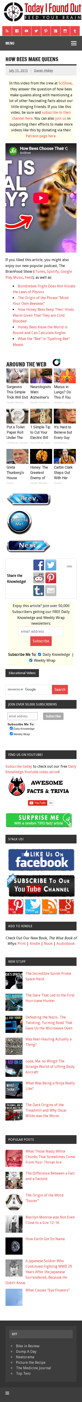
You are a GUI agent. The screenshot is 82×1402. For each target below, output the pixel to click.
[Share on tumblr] (38, 590)
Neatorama (25, 1357)
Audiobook (65, 943)
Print (22, 943)
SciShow (65, 83)
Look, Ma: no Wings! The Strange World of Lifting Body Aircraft (50, 1066)
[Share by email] (50, 590)
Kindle (35, 943)
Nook (48, 943)
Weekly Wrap (44, 660)
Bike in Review (27, 1346)
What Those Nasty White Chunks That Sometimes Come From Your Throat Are (50, 1156)
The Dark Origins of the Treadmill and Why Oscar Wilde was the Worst (46, 1110)
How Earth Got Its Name (45, 1239)
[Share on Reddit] (38, 577)
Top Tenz (23, 1373)
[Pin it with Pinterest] (50, 577)
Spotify (53, 271)
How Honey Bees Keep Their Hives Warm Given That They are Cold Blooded (43, 315)
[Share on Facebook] (38, 564)
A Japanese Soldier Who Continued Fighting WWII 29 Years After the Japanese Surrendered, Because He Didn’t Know (38, 1272)
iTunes (39, 271)
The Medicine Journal (33, 1368)
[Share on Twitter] (50, 564)
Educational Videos (22, 673)
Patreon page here (41, 136)
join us (60, 118)
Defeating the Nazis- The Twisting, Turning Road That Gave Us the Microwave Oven (49, 1022)
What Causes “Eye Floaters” (48, 1290)
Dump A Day (26, 1351)
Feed (29, 277)
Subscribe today (18, 766)
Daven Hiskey (43, 70)
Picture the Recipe (31, 1362)
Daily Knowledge (56, 654)
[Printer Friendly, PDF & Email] (70, 566)
